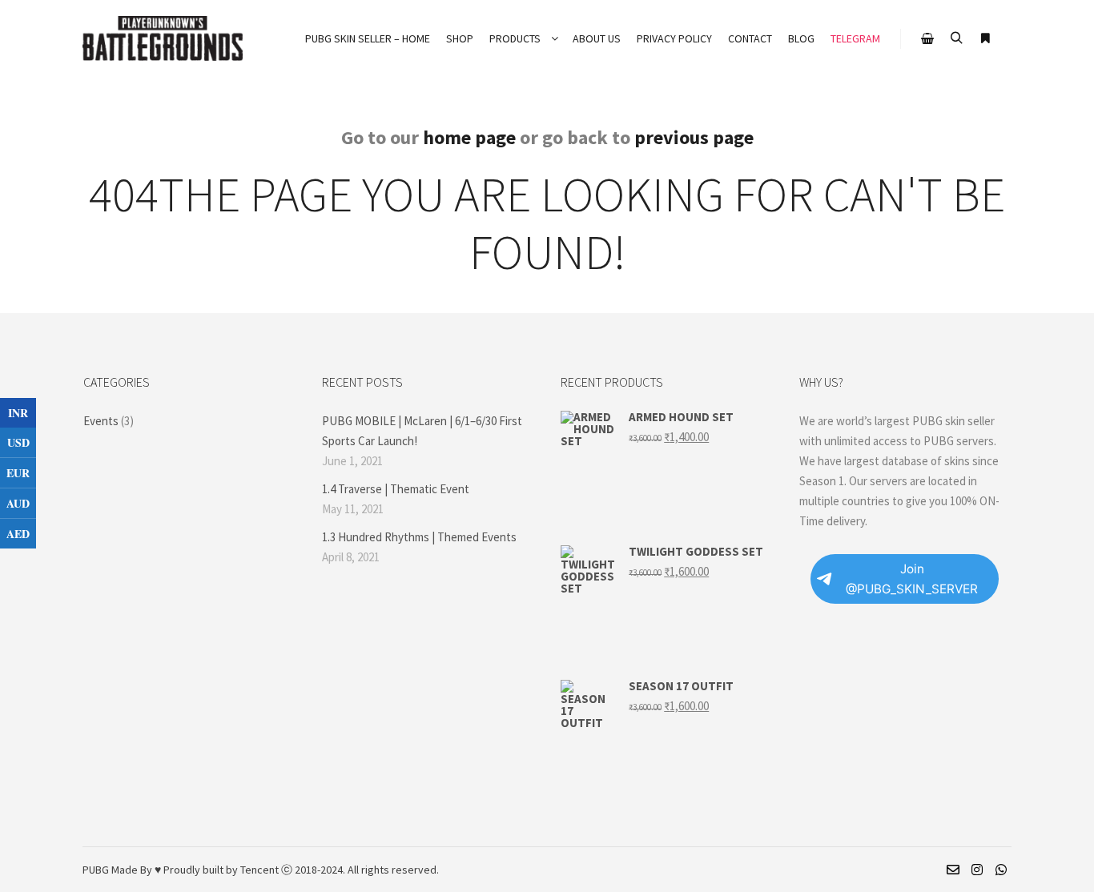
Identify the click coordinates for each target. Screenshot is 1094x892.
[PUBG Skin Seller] (162, 38)
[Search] (956, 38)
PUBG (95, 869)
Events (101, 420)
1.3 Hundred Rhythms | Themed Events (419, 536)
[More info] (985, 38)
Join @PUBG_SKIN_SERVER (912, 579)
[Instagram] (977, 869)
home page (469, 137)
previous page (694, 137)
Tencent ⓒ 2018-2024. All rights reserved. (339, 869)
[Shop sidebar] (927, 38)
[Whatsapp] (1001, 869)
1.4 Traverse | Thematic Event (395, 488)
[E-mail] (953, 869)
